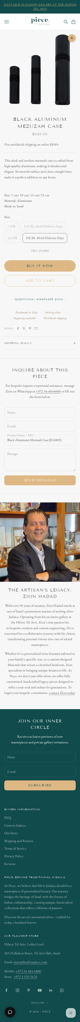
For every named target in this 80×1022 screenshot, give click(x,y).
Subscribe (40, 785)
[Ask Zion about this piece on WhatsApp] (10, 1012)
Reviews (9, 864)
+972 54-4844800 (48, 391)
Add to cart (40, 281)
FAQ (7, 817)
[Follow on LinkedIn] (51, 990)
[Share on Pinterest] (30, 328)
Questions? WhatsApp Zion (41, 299)
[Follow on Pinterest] (28, 990)
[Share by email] (36, 328)
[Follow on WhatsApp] (62, 990)
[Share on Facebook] (18, 328)
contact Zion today (62, 693)
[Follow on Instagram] (17, 990)
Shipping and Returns (18, 841)
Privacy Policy (13, 856)
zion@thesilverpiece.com (30, 962)
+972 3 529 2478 (25, 976)
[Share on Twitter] (24, 328)
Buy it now (40, 266)
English (37, 1002)
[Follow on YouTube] (40, 990)
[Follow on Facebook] (6, 990)
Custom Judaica (15, 825)
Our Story (11, 833)
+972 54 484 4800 (28, 971)
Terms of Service (15, 848)
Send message (40, 480)
